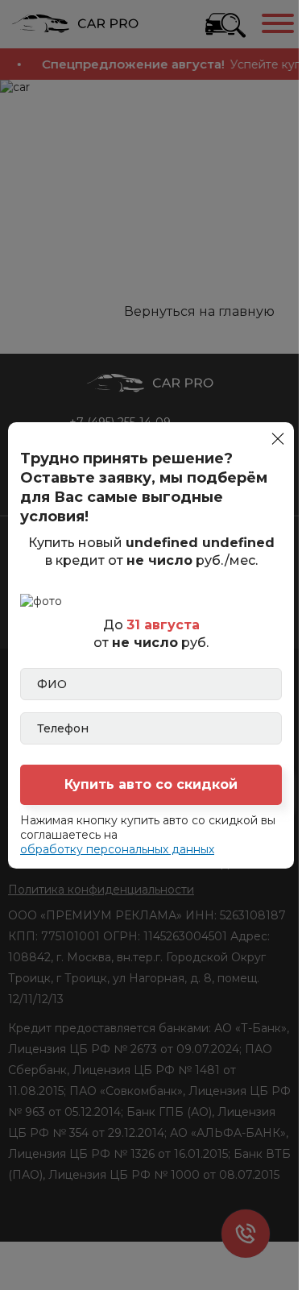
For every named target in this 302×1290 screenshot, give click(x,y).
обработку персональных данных (117, 849)
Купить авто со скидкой (151, 784)
